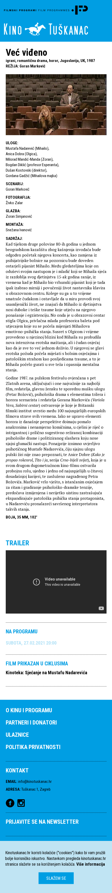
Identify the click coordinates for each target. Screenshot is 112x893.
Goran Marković (32, 66)
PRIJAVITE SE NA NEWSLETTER (42, 822)
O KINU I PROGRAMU (29, 710)
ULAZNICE (17, 735)
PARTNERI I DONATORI (31, 722)
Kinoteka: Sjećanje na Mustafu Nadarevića (46, 672)
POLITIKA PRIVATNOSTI (33, 747)
